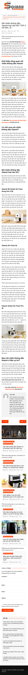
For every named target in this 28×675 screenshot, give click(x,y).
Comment (4, 576)
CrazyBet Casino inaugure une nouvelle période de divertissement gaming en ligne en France (14, 659)
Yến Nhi (5, 31)
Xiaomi (23, 42)
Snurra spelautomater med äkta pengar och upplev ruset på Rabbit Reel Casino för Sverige (13, 635)
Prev (6, 421)
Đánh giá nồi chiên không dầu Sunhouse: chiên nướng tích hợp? (12, 558)
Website (4, 598)
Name (3, 585)
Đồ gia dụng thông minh (9, 441)
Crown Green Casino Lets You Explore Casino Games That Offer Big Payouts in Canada (13, 623)
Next (22, 421)
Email (3, 591)
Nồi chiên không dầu (7, 33)
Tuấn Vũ (6, 469)
